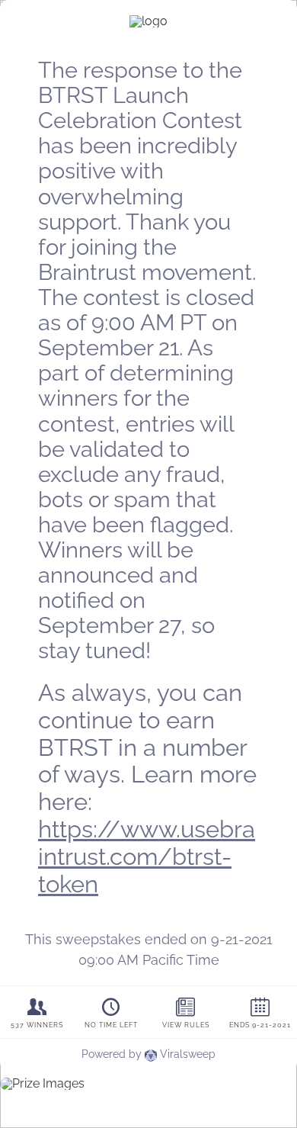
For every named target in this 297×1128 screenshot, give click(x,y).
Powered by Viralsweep (148, 1054)
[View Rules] (185, 1012)
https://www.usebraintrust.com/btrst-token (146, 856)
